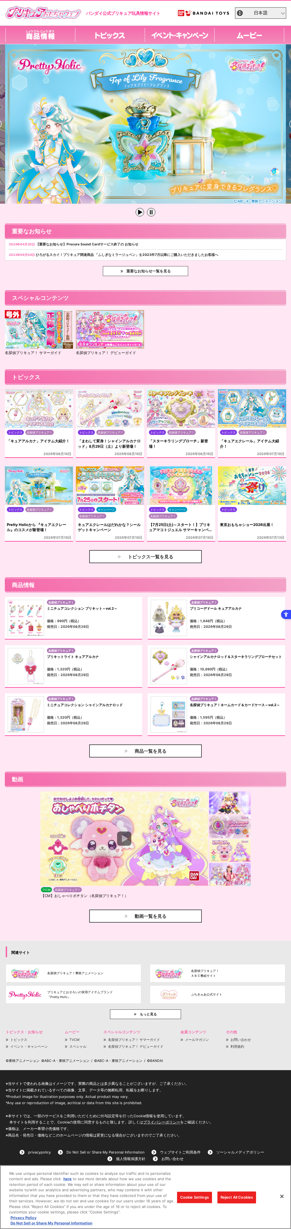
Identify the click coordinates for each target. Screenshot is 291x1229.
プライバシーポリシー (161, 1122)
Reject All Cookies (237, 1197)
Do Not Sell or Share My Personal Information (105, 1152)
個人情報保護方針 (131, 1159)
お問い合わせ (240, 1040)
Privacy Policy (24, 1217)
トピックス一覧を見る (150, 556)
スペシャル (77, 1046)
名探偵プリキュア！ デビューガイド (135, 1046)
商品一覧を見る (151, 751)
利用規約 (237, 1046)
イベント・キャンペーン (29, 1046)
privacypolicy (39, 1152)
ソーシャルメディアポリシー (240, 1152)
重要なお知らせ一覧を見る (148, 271)
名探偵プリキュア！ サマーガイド (134, 1040)
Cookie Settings (194, 1197)
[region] (145, 1197)
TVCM (74, 1040)
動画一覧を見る (151, 916)
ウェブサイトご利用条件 (180, 1152)
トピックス (18, 1040)
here (67, 1179)
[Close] (282, 1196)
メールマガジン (197, 1040)
